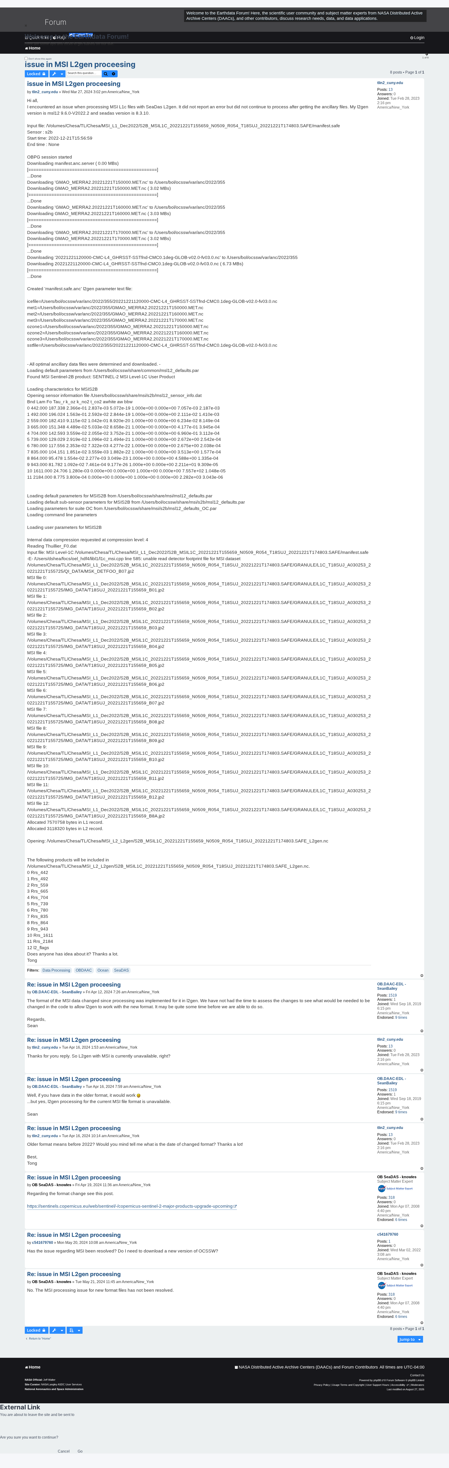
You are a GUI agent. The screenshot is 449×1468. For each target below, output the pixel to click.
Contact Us (417, 1375)
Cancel (64, 1451)
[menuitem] (306, 1367)
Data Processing (56, 970)
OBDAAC (84, 970)
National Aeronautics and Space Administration (54, 1389)
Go (80, 1451)
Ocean (103, 970)
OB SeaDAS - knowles (396, 1177)
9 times (401, 1017)
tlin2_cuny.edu (390, 83)
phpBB (377, 1380)
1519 (392, 995)
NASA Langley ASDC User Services (61, 1384)
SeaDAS (121, 970)
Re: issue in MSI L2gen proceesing (74, 984)
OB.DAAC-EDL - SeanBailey (391, 986)
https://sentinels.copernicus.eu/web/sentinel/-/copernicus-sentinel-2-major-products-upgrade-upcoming (130, 1206)
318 (391, 1197)
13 (390, 90)
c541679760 (387, 1234)
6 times (401, 1220)
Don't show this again (40, 58)
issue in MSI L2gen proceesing (80, 64)
